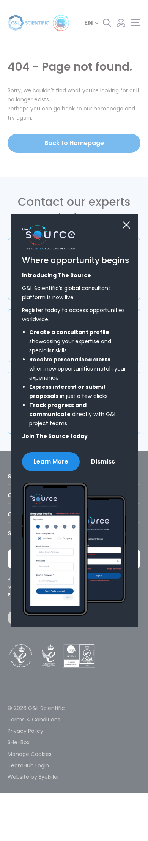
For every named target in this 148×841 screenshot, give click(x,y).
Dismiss (103, 461)
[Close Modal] (126, 225)
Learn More (50, 461)
